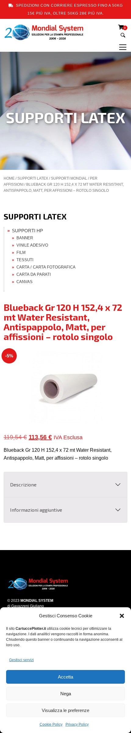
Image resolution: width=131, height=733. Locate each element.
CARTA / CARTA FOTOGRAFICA (46, 267)
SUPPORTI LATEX (32, 178)
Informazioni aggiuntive (36, 510)
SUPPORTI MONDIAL (69, 178)
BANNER (24, 238)
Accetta (65, 676)
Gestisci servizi (21, 660)
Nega (65, 693)
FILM (21, 252)
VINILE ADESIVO (32, 245)
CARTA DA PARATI (33, 274)
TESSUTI (25, 260)
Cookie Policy (51, 724)
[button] (122, 616)
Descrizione (23, 484)
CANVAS (24, 281)
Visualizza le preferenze (65, 710)
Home (9, 178)
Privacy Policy (77, 724)
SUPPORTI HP (27, 230)
